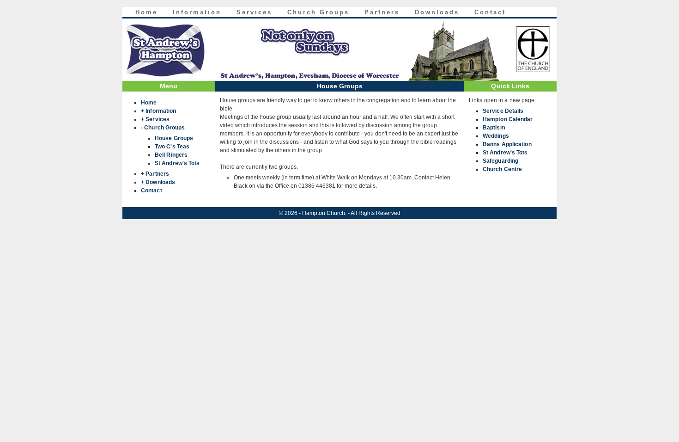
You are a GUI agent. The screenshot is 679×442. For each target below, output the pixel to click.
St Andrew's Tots (177, 163)
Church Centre (502, 169)
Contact (490, 12)
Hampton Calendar (508, 119)
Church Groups (318, 12)
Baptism (494, 127)
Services (254, 12)
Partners (382, 12)
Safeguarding (500, 161)
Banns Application (507, 144)
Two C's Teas (172, 146)
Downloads (437, 12)
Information (197, 12)
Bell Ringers (171, 155)
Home (146, 12)
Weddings (496, 136)
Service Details (503, 111)
